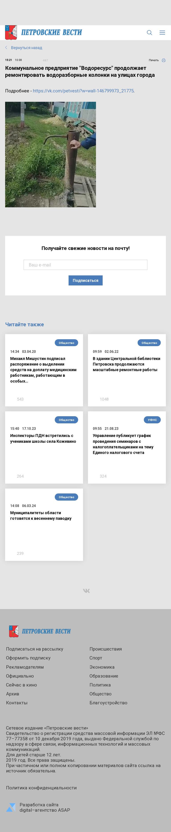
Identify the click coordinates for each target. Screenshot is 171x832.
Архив (12, 694)
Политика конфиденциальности (41, 787)
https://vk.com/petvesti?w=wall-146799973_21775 (83, 91)
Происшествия (106, 649)
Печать (154, 60)
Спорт (96, 658)
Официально (20, 676)
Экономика (102, 667)
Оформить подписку (28, 658)
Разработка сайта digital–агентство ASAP (45, 807)
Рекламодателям (25, 667)
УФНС (152, 420)
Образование (104, 676)
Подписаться (85, 280)
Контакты (17, 702)
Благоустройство (108, 702)
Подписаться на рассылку (34, 649)
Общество (66, 343)
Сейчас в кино (21, 685)
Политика (100, 685)
